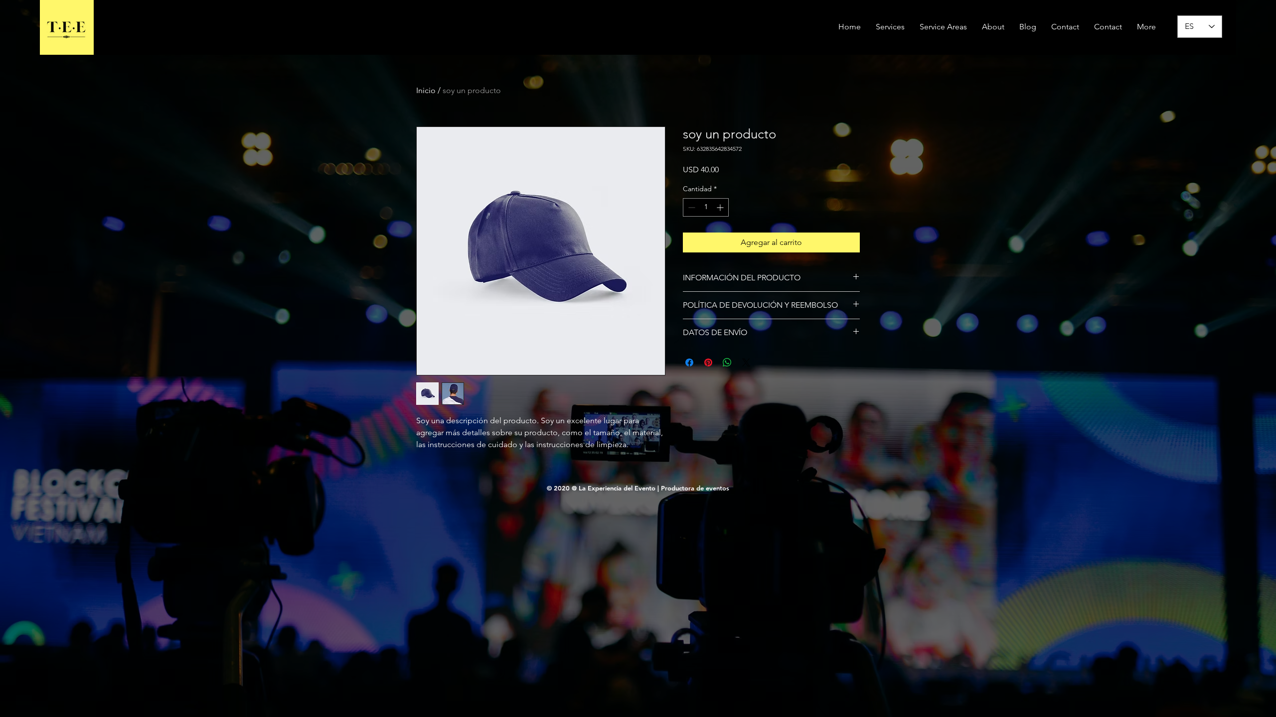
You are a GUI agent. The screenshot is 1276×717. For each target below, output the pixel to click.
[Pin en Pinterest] (708, 362)
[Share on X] (746, 362)
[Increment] (721, 207)
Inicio (426, 90)
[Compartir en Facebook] (689, 362)
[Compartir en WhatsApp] (727, 362)
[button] (943, 26)
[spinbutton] (706, 207)
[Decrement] (690, 207)
